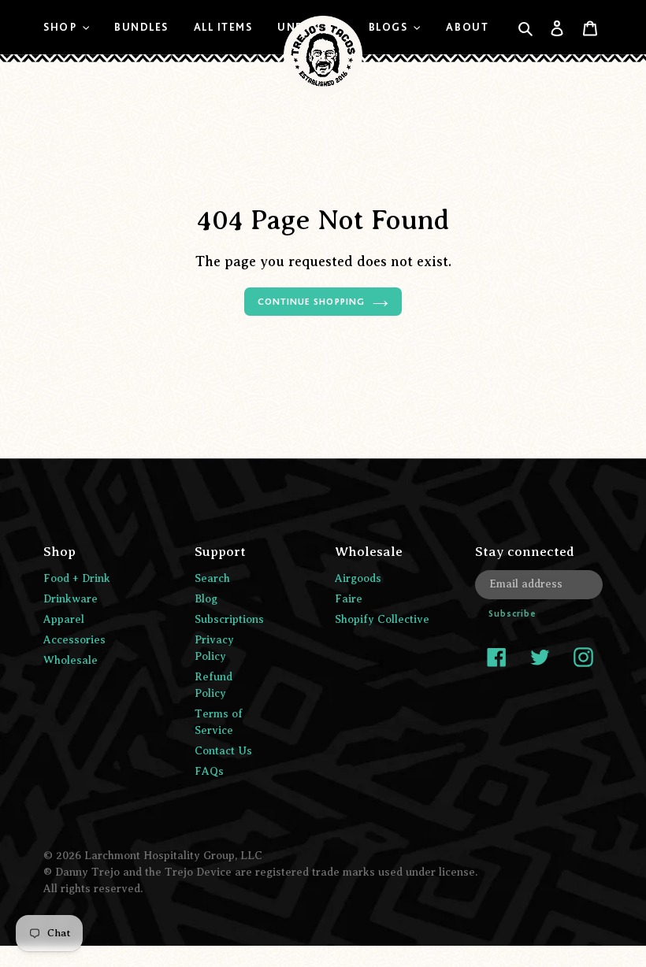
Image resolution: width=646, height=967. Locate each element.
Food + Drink (76, 578)
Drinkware (70, 599)
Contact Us (223, 751)
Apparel (63, 619)
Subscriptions (229, 619)
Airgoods (358, 578)
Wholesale (70, 660)
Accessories (74, 640)
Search (212, 578)
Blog (206, 599)
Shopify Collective (382, 619)
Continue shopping (311, 301)
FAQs (209, 771)
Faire (348, 599)
